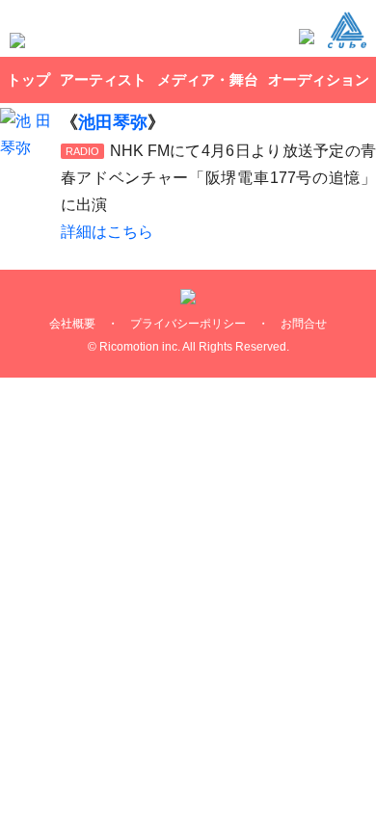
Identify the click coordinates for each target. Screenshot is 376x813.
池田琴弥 (113, 122)
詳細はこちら (107, 231)
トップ (28, 79)
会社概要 (72, 323)
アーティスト (103, 79)
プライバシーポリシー (188, 323)
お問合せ (304, 323)
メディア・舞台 (207, 79)
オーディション (318, 79)
